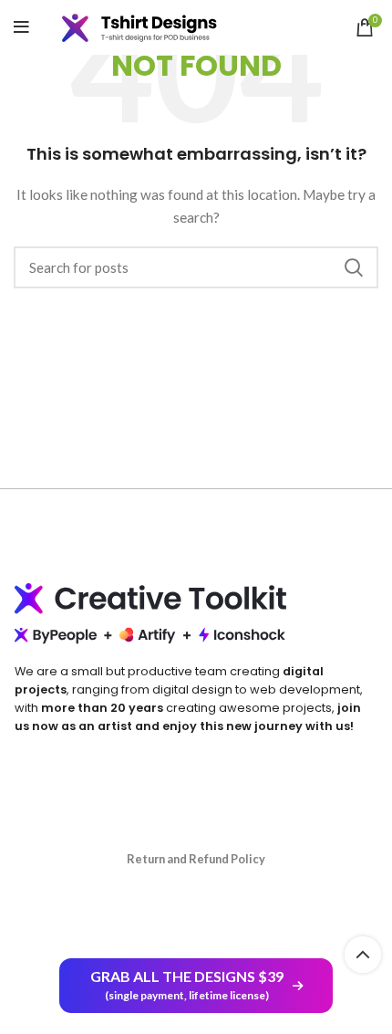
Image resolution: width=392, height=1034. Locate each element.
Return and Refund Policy (196, 858)
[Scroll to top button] (363, 954)
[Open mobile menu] (21, 27)
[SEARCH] (354, 267)
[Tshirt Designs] (153, 27)
